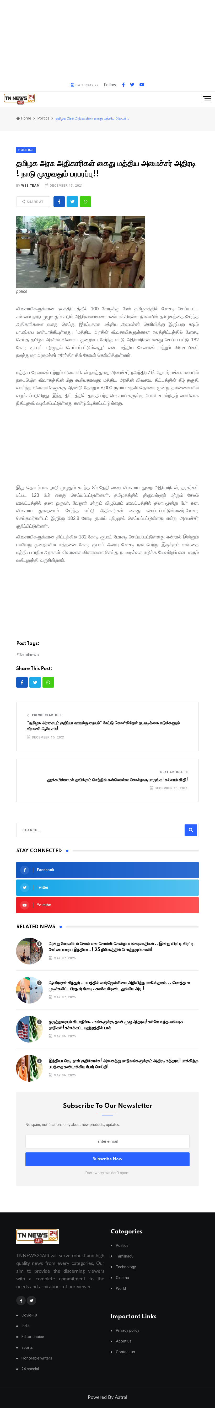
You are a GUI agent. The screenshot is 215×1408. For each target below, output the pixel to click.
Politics (122, 1246)
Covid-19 (29, 1315)
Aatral (121, 1397)
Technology (126, 1267)
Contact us (125, 1352)
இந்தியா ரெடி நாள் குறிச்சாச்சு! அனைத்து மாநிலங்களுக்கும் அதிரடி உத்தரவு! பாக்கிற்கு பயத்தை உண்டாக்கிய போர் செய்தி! (123, 1064)
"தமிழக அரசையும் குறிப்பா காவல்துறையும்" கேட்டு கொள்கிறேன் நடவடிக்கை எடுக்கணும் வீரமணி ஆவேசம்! (103, 726)
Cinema (122, 1278)
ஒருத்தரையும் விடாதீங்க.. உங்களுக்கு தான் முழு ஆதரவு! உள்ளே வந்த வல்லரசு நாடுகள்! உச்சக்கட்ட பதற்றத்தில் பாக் (116, 1024)
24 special (30, 1369)
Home (25, 118)
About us (124, 1341)
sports (27, 1348)
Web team (30, 185)
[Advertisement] (107, 39)
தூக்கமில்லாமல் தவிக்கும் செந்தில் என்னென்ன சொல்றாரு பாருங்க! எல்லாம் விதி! (117, 780)
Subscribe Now (107, 1159)
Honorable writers (37, 1358)
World (121, 1289)
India (26, 1326)
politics (43, 118)
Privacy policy (127, 1331)
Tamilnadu (124, 1256)
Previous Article (46, 715)
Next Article (172, 772)
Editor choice (33, 1337)
